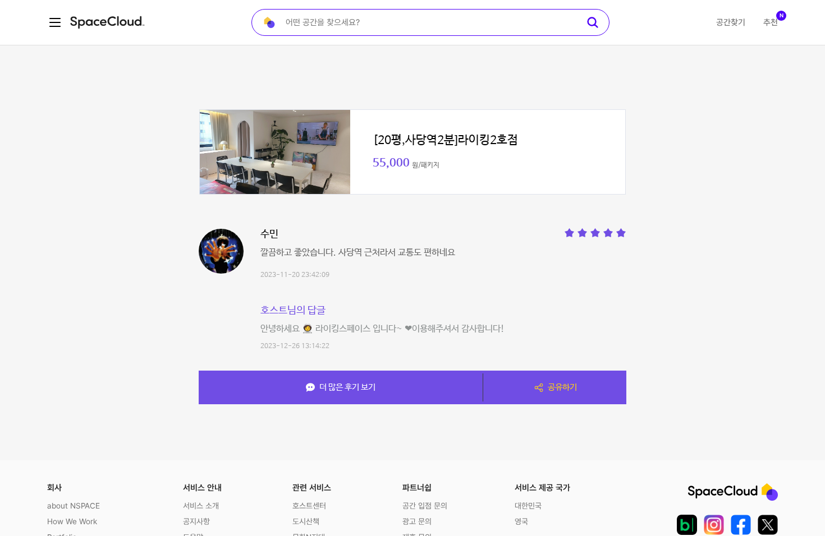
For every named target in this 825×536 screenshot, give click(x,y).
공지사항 (196, 521)
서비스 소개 (201, 505)
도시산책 (305, 521)
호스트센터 (309, 505)
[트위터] (768, 525)
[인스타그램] (714, 525)
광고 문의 (417, 521)
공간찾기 (730, 22)
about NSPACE (73, 505)
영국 (521, 521)
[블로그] (687, 525)
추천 (770, 22)
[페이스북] (741, 525)
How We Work (72, 521)
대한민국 (528, 505)
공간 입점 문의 (424, 505)
